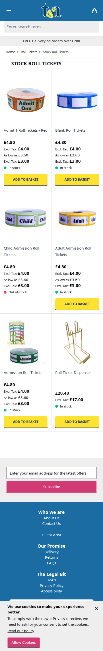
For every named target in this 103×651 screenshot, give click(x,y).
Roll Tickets (29, 52)
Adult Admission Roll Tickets (73, 251)
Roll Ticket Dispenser (73, 372)
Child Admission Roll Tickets (21, 251)
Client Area (51, 534)
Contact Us (51, 523)
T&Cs (51, 579)
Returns (51, 557)
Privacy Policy (52, 585)
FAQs (51, 562)
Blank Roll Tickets (70, 130)
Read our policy (21, 630)
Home (10, 52)
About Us (52, 517)
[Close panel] (96, 608)
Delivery (51, 551)
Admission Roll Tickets (23, 372)
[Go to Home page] (52, 10)
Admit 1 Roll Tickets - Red (26, 130)
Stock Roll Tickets (55, 52)
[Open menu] (9, 11)
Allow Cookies (24, 642)
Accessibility (51, 590)
